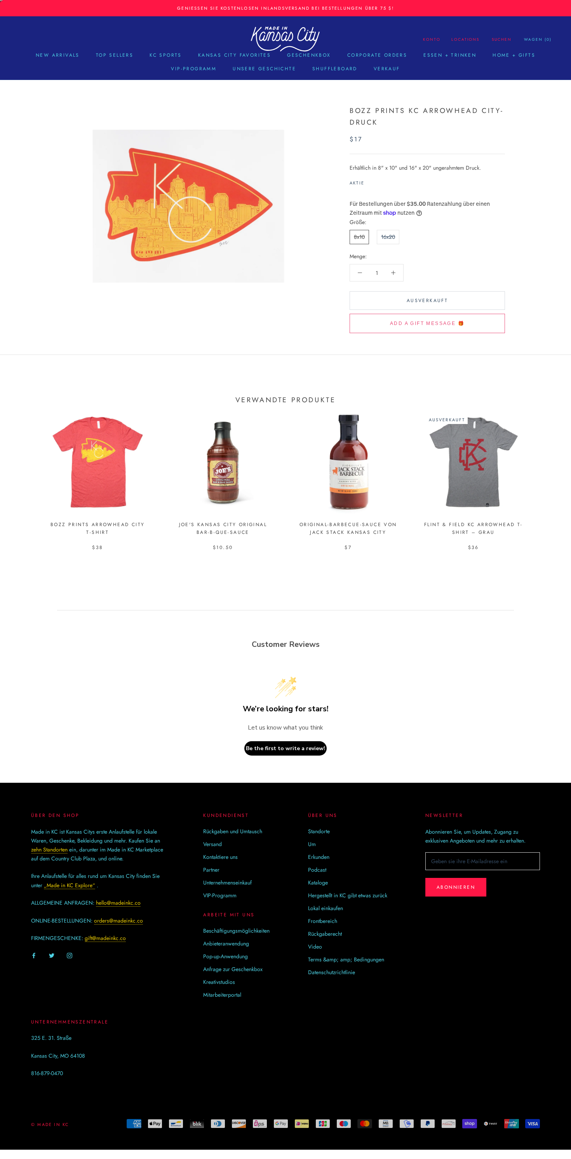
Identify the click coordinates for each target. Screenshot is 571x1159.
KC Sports (166, 55)
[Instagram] (69, 954)
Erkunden (318, 857)
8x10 (359, 237)
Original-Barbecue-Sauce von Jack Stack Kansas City (348, 528)
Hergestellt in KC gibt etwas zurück (347, 895)
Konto (431, 39)
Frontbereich (322, 921)
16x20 (388, 237)
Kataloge (318, 882)
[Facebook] (371, 181)
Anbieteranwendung (226, 943)
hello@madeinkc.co (118, 903)
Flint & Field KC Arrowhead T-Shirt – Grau (473, 528)
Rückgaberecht (325, 934)
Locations (465, 39)
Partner (211, 870)
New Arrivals (58, 55)
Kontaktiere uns (220, 857)
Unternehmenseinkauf (227, 882)
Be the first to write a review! (285, 748)
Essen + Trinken (449, 55)
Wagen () (538, 39)
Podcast (317, 870)
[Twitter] (382, 181)
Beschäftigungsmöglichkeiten (236, 931)
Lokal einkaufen (325, 908)
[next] (546, 472)
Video (315, 946)
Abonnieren (456, 887)
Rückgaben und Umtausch (232, 831)
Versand (212, 844)
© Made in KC (50, 1124)
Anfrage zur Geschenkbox (233, 969)
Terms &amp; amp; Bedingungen (346, 959)
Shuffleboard (334, 68)
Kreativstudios (219, 982)
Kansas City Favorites (234, 55)
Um (312, 844)
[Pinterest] (392, 181)
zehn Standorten (49, 849)
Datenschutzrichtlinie (331, 972)
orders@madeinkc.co (118, 920)
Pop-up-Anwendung (225, 956)
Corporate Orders (377, 55)
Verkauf (387, 68)
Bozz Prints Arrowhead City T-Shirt (97, 528)
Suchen (502, 39)
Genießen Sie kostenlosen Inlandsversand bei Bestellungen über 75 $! (285, 8)
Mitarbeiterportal (222, 995)
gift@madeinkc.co (105, 938)
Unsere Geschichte (264, 68)
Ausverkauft (427, 300)
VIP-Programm (193, 68)
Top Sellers (114, 55)
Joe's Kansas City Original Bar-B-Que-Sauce (223, 528)
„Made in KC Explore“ (69, 885)
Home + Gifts (514, 55)
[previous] (24, 472)
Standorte (319, 831)
